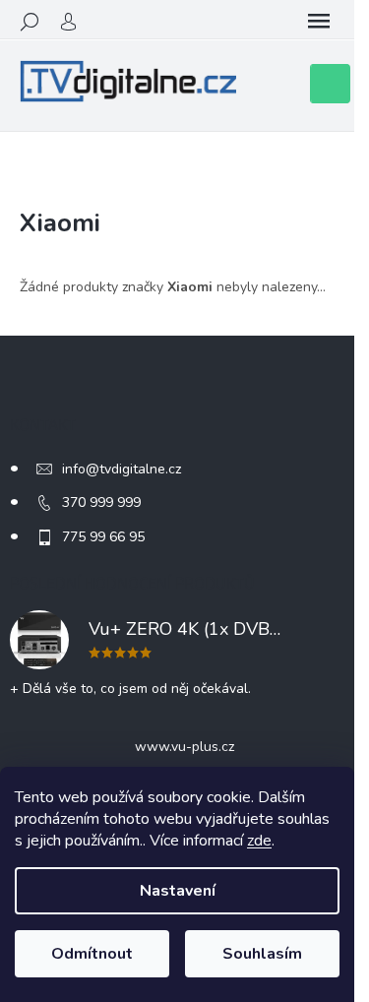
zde (259, 840)
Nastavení (177, 891)
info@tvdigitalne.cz (121, 469)
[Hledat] (29, 21)
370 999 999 (101, 502)
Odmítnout (92, 954)
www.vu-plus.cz (184, 746)
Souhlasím (262, 954)
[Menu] (318, 21)
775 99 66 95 (103, 537)
